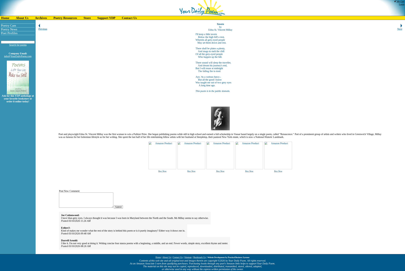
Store (87, 18)
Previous (42, 29)
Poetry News (9, 29)
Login (401, 4)
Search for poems (18, 45)
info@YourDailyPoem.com (17, 56)
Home (5, 18)
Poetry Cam (8, 25)
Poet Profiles (9, 33)
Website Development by (228, 257)
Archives (41, 18)
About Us (22, 18)
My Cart (400, 1)
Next (399, 29)
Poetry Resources (65, 18)
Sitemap (188, 257)
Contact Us (129, 18)
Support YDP (106, 18)
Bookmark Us (199, 257)
